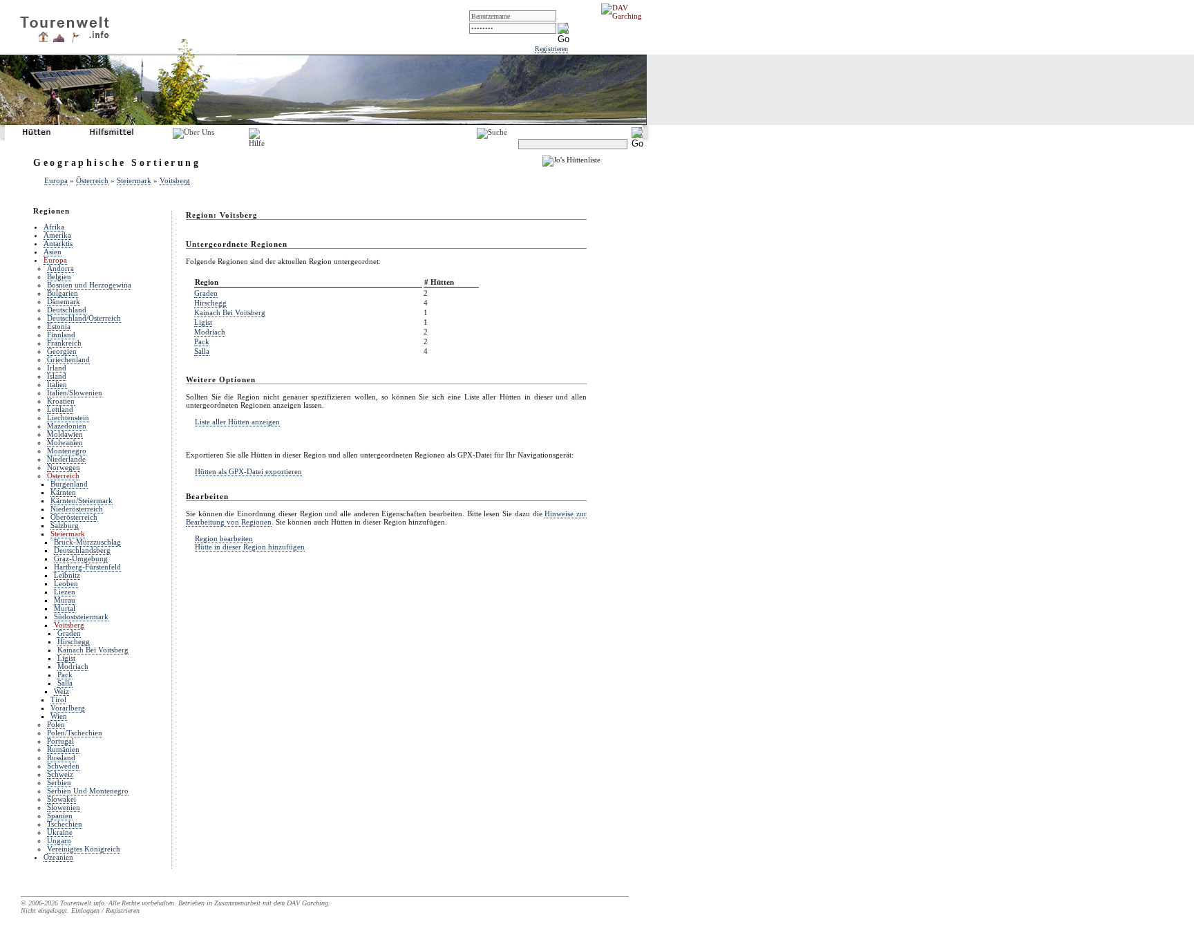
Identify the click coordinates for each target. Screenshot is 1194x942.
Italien (57, 384)
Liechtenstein (68, 417)
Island (56, 376)
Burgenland (69, 484)
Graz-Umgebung (81, 558)
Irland (56, 368)
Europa (56, 180)
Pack (65, 674)
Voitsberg (175, 180)
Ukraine (60, 832)
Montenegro (66, 450)
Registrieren (551, 49)
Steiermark (134, 180)
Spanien (60, 815)
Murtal (64, 608)
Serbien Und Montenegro (88, 790)
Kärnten (63, 492)
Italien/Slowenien (74, 392)
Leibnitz (67, 575)
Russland (61, 757)
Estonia (58, 326)
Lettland (60, 409)
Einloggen (85, 910)
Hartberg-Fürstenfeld (87, 567)
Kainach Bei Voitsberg (93, 650)
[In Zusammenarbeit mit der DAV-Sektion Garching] (625, 16)
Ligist (66, 658)
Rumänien (63, 749)
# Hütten (439, 282)
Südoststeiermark (81, 616)
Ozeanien (58, 857)
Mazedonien (66, 426)
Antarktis (58, 243)
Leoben (66, 583)
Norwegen (63, 467)
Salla (65, 683)
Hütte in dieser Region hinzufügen (250, 547)
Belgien (59, 276)
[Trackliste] (75, 41)
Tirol (58, 699)
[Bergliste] (58, 39)
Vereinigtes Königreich (83, 849)
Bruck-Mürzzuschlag (87, 542)
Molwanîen (65, 442)
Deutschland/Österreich (84, 318)
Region (206, 282)
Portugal (60, 741)
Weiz (61, 691)
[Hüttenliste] (43, 39)
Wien (58, 716)
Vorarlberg (67, 708)
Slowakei (61, 799)
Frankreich (64, 343)
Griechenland (68, 359)
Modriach (72, 666)
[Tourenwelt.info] (64, 25)
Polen (56, 724)
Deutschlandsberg (82, 550)
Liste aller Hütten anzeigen (237, 421)
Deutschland (66, 309)
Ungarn (59, 840)
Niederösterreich (76, 509)
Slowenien (63, 807)
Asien (52, 251)
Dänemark (63, 301)
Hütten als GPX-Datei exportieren (248, 471)
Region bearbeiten (224, 538)
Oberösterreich (73, 517)
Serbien (59, 782)
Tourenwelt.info (82, 903)
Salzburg (64, 525)
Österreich (92, 180)
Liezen (64, 591)
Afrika (54, 227)
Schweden (63, 766)
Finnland (61, 334)
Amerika (57, 235)
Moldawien (65, 434)
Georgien (62, 351)
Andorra (60, 268)
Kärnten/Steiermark (81, 500)
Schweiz (60, 774)
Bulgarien (62, 293)
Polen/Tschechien (74, 732)
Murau (64, 600)
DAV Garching (307, 903)
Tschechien (64, 824)
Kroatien (61, 401)
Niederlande (66, 459)
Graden (69, 633)
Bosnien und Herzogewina (89, 285)
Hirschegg (73, 641)
